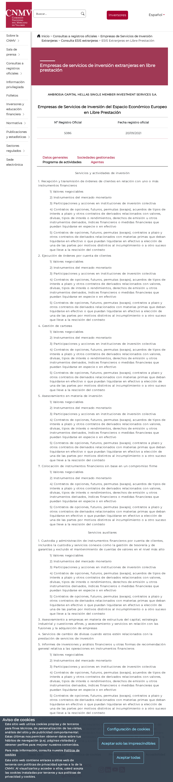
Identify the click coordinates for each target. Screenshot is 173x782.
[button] (16, 38)
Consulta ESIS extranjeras (79, 40)
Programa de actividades (62, 162)
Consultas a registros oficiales (75, 36)
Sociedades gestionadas (96, 157)
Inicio (46, 36)
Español (155, 15)
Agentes (97, 162)
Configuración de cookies (128, 729)
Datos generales (55, 157)
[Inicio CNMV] (19, 15)
